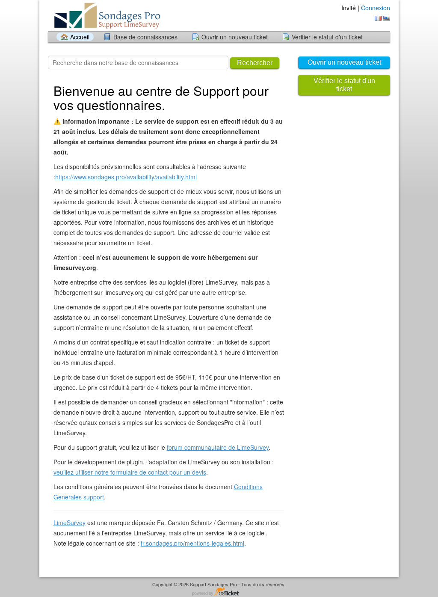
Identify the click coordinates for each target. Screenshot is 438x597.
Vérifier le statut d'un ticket (327, 37)
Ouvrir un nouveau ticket (234, 37)
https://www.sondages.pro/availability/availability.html (126, 176)
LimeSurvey (69, 522)
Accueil (79, 37)
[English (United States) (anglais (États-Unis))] (386, 18)
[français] (378, 18)
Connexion (375, 7)
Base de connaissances (145, 37)
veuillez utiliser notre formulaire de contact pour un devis (129, 472)
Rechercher (254, 62)
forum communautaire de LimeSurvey (218, 447)
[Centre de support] (115, 15)
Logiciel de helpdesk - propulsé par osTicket (219, 592)
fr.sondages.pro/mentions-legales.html (192, 543)
